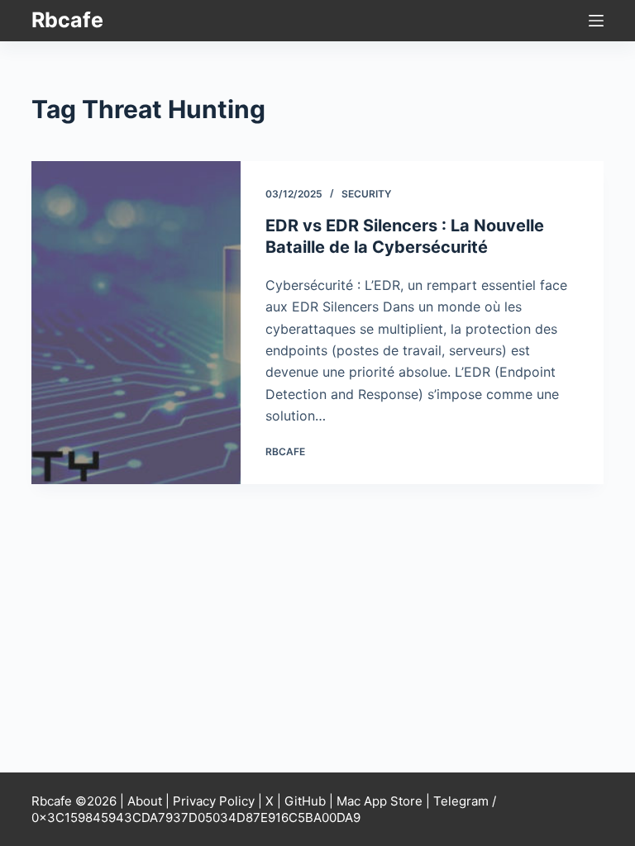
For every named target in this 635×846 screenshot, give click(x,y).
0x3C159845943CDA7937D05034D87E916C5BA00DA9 (195, 817)
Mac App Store (380, 801)
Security (366, 194)
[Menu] (596, 20)
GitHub (305, 801)
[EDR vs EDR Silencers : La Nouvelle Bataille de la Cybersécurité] (135, 322)
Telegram (461, 801)
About (144, 801)
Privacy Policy (214, 801)
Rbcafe (67, 19)
